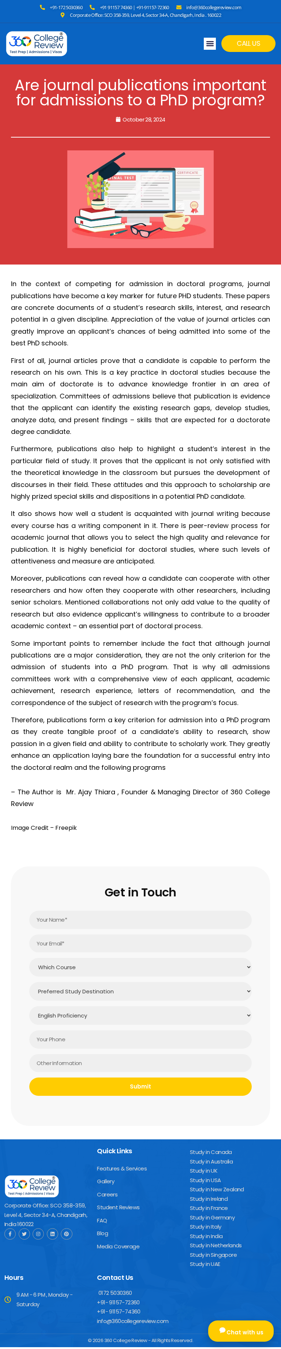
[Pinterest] (66, 1234)
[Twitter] (24, 1234)
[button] (210, 44)
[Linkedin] (52, 1234)
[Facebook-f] (10, 1234)
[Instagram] (38, 1234)
